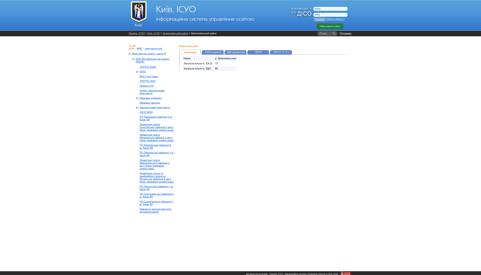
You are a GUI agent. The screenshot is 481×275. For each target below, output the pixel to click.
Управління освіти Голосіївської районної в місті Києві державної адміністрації (157, 127)
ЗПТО (258, 52)
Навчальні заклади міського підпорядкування (155, 210)
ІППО (143, 71)
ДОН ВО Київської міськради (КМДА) (152, 60)
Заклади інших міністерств (155, 107)
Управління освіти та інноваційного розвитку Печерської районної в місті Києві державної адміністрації (157, 177)
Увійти (320, 19)
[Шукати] (334, 33)
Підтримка (345, 33)
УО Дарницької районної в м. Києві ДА (156, 118)
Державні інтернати (151, 98)
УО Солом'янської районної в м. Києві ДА (156, 203)
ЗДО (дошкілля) (236, 52)
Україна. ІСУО (136, 33)
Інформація (190, 52)
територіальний (153, 48)
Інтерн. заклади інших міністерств (152, 92)
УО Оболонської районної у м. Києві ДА (157, 154)
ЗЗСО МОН (146, 112)
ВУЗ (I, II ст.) (281, 52)
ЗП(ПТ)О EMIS (148, 67)
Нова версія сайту (330, 26)
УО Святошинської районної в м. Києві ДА (157, 195)
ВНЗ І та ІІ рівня (149, 76)
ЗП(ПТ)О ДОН (147, 81)
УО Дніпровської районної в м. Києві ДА (155, 146)
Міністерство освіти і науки (147, 53)
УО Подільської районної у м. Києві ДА (156, 188)
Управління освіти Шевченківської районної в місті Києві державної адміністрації (155, 164)
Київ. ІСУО (153, 33)
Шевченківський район (175, 33)
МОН (131, 48)
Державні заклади (150, 102)
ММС (139, 48)
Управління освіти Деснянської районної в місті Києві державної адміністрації (157, 137)
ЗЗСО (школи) (213, 52)
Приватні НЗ (147, 85)
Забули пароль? (335, 19)
